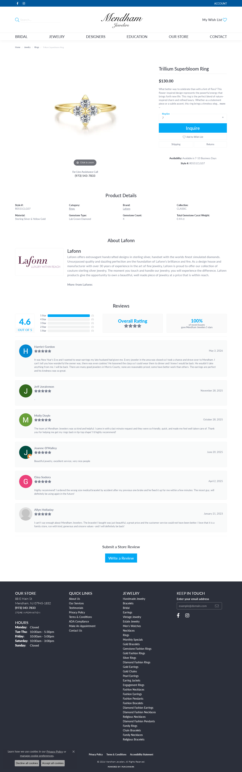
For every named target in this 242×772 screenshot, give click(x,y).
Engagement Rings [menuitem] (133, 685)
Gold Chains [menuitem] (130, 671)
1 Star (43, 330)
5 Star (43, 315)
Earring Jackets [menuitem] (131, 680)
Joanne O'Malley (45, 448)
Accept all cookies (53, 763)
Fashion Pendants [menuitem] (133, 698)
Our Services (76, 603)
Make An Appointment (82, 626)
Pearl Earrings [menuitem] (131, 676)
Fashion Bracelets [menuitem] (133, 703)
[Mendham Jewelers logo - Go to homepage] (121, 20)
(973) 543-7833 (85, 175)
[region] (85, 110)
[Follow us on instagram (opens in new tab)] (24, 3)
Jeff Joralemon (44, 386)
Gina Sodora (42, 477)
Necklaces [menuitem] (129, 630)
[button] (220, 3)
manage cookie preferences (37, 755)
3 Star (43, 323)
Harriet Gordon (44, 346)
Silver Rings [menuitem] (129, 658)
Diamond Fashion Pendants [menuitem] (139, 721)
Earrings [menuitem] (127, 612)
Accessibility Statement (141, 754)
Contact (218, 36)
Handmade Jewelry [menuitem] (134, 599)
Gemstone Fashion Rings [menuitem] (137, 648)
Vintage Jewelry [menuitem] (132, 617)
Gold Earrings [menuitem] (130, 667)
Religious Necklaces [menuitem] (134, 717)
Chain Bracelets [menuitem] (132, 730)
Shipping (175, 144)
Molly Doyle (42, 415)
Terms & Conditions (80, 617)
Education (137, 36)
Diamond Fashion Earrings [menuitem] (138, 707)
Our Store (178, 36)
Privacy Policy (77, 612)
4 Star (43, 319)
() (92, 315)
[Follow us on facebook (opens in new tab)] (17, 3)
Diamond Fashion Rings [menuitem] (136, 662)
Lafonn (126, 208)
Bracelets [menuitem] (128, 603)
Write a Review (121, 558)
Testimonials (76, 608)
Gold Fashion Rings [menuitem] (134, 653)
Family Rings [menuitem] (130, 726)
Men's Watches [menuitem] (132, 626)
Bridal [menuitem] (126, 608)
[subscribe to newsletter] (217, 605)
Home (17, 47)
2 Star (43, 327)
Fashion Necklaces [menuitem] (133, 689)
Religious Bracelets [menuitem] (133, 739)
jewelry (27, 47)
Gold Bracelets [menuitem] (131, 644)
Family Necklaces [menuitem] (133, 735)
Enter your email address (193, 599)
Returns (210, 144)
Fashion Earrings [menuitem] (132, 694)
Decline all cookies (27, 763)
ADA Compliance (79, 621)
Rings (36, 47)
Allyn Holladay (44, 509)
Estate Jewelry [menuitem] (131, 621)
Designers (95, 36)
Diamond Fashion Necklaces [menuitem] (139, 712)
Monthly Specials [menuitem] (133, 639)
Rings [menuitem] (126, 635)
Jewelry (57, 36)
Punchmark (128, 766)
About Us (74, 599)
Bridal (21, 36)
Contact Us (75, 630)
